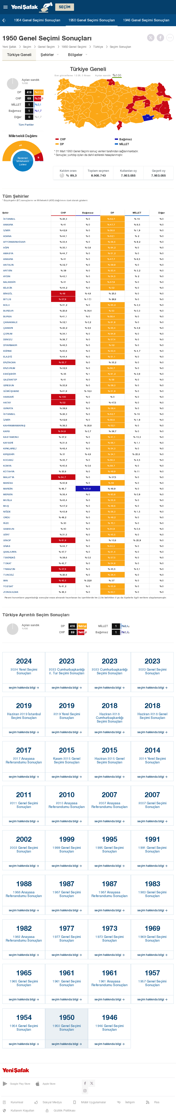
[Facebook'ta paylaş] (161, 37)
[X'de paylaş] (152, 37)
